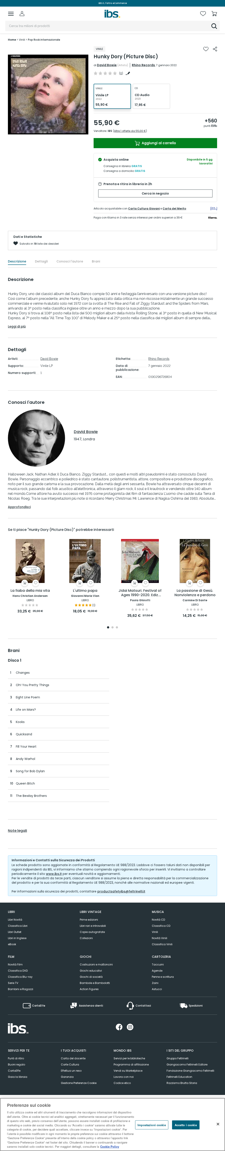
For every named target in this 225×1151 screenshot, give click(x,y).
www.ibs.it (54, 874)
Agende (157, 971)
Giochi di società (91, 977)
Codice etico (122, 1083)
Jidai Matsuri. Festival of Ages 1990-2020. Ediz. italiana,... (139, 592)
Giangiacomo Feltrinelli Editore (187, 1064)
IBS (110, 131)
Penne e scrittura (163, 977)
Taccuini (158, 964)
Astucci (157, 989)
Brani (96, 261)
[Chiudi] (218, 1124)
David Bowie (107, 65)
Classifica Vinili (162, 944)
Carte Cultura (70, 1064)
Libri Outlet (14, 932)
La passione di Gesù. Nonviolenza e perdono (195, 592)
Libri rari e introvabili (93, 926)
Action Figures (89, 989)
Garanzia (67, 1077)
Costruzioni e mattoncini (96, 964)
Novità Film (15, 964)
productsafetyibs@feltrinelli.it (121, 891)
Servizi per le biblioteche (129, 1058)
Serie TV (13, 983)
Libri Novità (15, 920)
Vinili (155, 932)
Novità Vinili (159, 938)
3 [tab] (117, 627)
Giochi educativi (91, 971)
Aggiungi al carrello (158, 143)
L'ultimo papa (85, 590)
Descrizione (17, 261)
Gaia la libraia (17, 1077)
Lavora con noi (124, 1077)
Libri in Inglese (17, 938)
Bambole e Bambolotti (95, 983)
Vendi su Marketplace (128, 1071)
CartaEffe (14, 1071)
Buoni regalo (16, 1064)
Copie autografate (92, 932)
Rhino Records (143, 65)
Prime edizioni (89, 920)
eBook (12, 944)
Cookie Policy (109, 1146)
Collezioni (86, 938)
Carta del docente (73, 1058)
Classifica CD (161, 926)
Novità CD (158, 920)
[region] (112, 1124)
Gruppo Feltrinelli (178, 1058)
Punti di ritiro (16, 1058)
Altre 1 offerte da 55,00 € (130, 131)
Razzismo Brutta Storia (182, 1083)
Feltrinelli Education (179, 1077)
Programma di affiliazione (131, 1064)
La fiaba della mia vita (30, 590)
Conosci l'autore (69, 261)
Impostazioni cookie (152, 1125)
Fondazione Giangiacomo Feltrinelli (190, 1071)
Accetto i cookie (186, 1125)
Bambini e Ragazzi (20, 989)
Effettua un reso (71, 1071)
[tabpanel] (30, 576)
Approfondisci (19, 507)
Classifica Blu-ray (20, 977)
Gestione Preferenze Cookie (78, 1083)
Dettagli (41, 261)
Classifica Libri (17, 926)
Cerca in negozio (155, 193)
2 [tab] (112, 627)
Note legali (17, 830)
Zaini (155, 983)
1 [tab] (108, 627)
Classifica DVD (18, 971)
